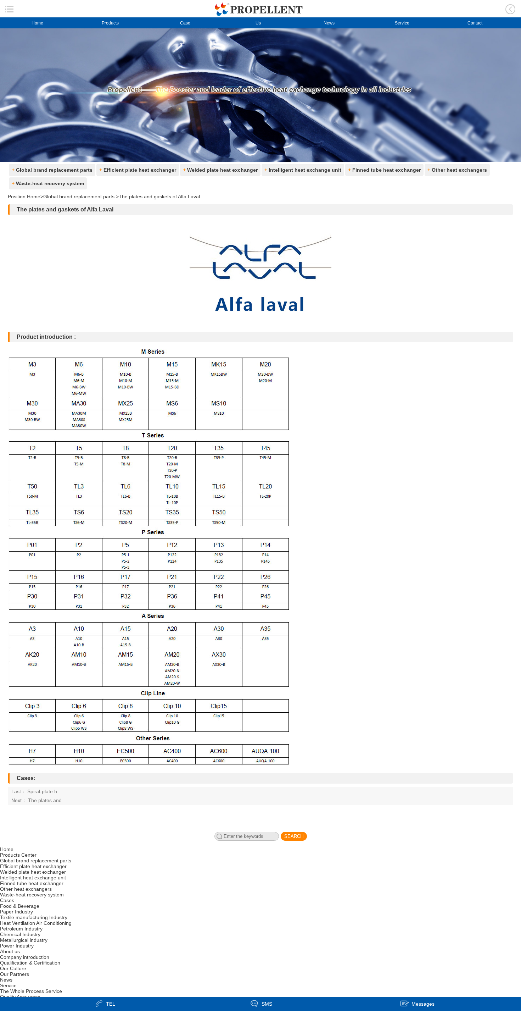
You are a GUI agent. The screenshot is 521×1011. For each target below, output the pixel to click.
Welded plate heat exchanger (220, 170)
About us (10, 951)
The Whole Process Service (31, 991)
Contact (474, 23)
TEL (110, 1004)
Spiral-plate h (42, 791)
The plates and (45, 800)
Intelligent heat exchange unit (302, 170)
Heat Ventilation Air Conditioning (36, 923)
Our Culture (13, 968)
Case (183, 23)
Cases (7, 900)
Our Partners (14, 974)
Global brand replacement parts (52, 170)
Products (110, 23)
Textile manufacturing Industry (33, 917)
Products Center (18, 855)
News (329, 23)
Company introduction (24, 957)
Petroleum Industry (21, 929)
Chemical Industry (20, 934)
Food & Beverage (19, 906)
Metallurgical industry (23, 940)
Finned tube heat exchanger (384, 170)
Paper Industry (16, 912)
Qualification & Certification (30, 963)
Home (37, 23)
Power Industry (17, 946)
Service (402, 23)
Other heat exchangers (457, 170)
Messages (423, 1004)
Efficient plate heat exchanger (137, 170)
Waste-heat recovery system (48, 183)
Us (256, 23)
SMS (267, 1004)
